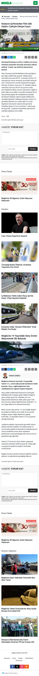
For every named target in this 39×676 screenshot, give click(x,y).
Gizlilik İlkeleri (29, 658)
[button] (29, 57)
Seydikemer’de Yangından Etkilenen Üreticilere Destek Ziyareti (23, 9)
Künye (14, 658)
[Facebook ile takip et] (12, 666)
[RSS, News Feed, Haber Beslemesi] (26, 666)
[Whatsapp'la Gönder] (14, 57)
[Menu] (35, 3)
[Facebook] (2, 57)
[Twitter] (5, 57)
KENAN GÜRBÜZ (14, 376)
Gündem (15, 16)
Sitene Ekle (19, 660)
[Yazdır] (26, 57)
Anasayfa (7, 16)
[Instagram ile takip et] (22, 666)
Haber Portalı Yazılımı (11, 673)
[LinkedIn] (11, 57)
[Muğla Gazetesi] (12, 3)
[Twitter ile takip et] (17, 666)
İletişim (20, 658)
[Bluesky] (8, 57)
